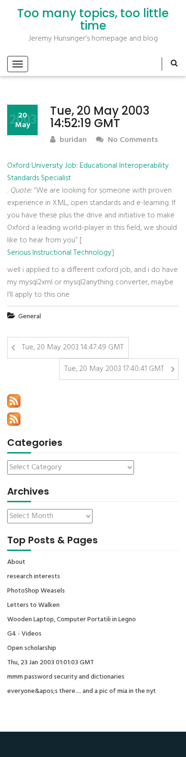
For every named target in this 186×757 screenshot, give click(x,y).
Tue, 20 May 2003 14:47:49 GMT (73, 347)
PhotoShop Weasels (36, 591)
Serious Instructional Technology (59, 253)
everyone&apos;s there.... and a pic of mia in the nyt (81, 691)
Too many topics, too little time (93, 19)
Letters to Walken (33, 605)
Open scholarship (31, 648)
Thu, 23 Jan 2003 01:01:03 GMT (50, 663)
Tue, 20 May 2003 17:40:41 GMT (114, 369)
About (16, 562)
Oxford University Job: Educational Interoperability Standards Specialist (88, 172)
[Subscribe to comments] (14, 419)
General (29, 316)
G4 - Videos (24, 634)
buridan (72, 140)
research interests (33, 577)
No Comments (132, 140)
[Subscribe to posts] (14, 401)
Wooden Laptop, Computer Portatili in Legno (71, 620)
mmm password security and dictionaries (65, 677)
